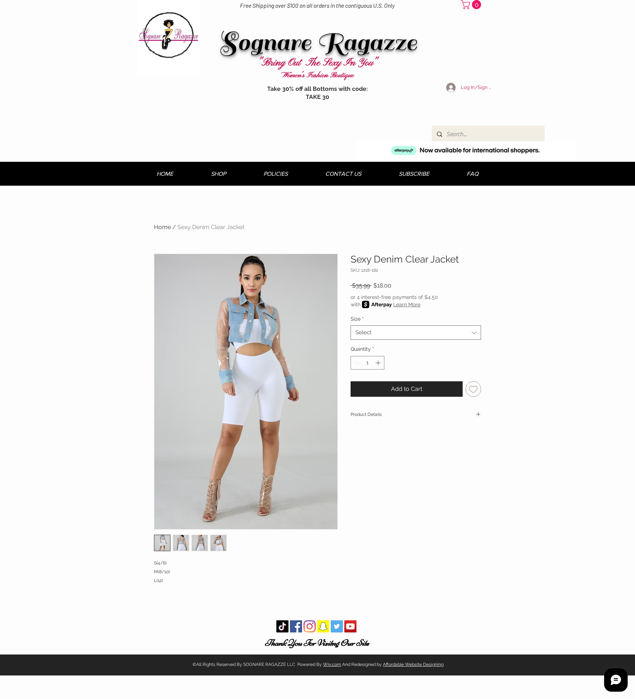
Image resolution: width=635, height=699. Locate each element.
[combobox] (416, 332)
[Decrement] (356, 362)
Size (357, 319)
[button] (472, 4)
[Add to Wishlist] (473, 389)
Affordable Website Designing (413, 664)
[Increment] (378, 362)
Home (162, 227)
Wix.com (332, 664)
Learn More (406, 304)
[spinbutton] (367, 362)
